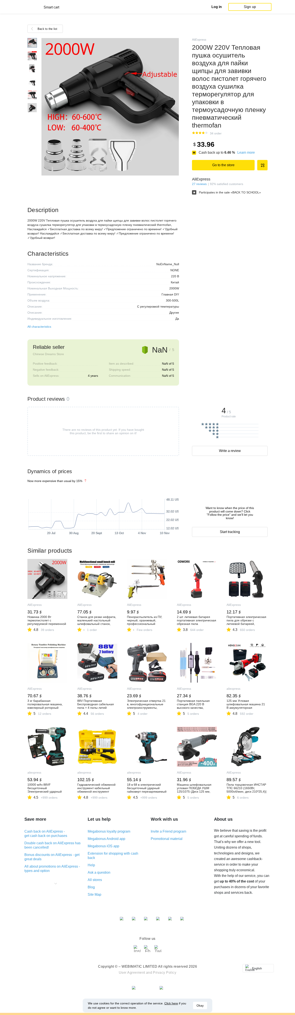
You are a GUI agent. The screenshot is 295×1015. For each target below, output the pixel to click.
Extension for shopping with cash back (113, 856)
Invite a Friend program (168, 831)
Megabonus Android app (106, 839)
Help (91, 865)
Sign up (250, 7)
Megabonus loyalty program (109, 831)
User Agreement (132, 972)
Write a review (230, 451)
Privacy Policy (164, 972)
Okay (200, 1005)
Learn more (246, 152)
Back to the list (47, 28)
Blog (91, 887)
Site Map (94, 894)
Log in (216, 7)
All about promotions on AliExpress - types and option (52, 869)
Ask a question (99, 872)
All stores (95, 880)
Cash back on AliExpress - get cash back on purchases (45, 834)
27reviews (199, 184)
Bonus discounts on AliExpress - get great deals (51, 857)
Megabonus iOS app (103, 846)
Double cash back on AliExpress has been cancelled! (52, 845)
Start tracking (230, 532)
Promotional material (166, 839)
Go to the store (223, 165)
